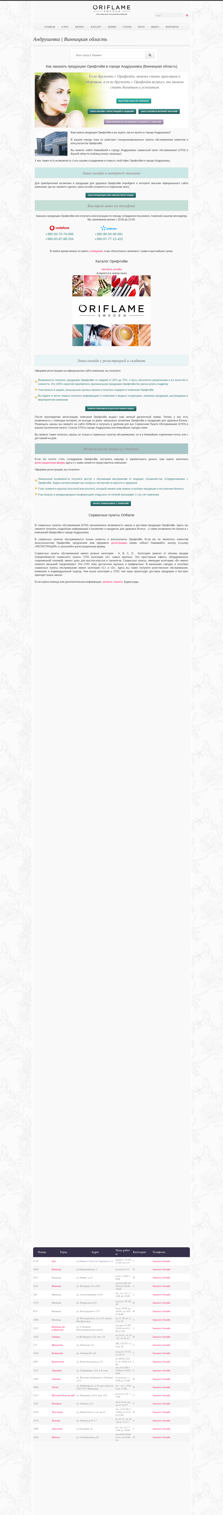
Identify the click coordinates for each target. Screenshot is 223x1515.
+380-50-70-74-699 (59, 234)
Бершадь (56, 1269)
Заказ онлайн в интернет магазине (159, 111)
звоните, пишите (113, 581)
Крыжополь (58, 1361)
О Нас (65, 26)
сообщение (96, 251)
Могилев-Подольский (63, 1395)
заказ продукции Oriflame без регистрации (111, 195)
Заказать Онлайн (161, 1261)
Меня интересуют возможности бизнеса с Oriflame (133, 122)
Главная (49, 26)
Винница (56, 1286)
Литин (55, 1387)
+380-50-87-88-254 (59, 239)
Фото (141, 26)
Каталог (96, 26)
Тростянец (57, 1412)
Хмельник (57, 1428)
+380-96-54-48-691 (109, 234)
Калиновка (57, 1353)
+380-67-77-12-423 (109, 239)
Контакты (172, 26)
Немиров (56, 1403)
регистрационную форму (50, 462)
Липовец (56, 1379)
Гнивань (56, 1336)
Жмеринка (57, 1345)
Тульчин (56, 1420)
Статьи (127, 26)
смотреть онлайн (111, 269)
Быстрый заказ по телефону (134, 101)
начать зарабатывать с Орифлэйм (111, 504)
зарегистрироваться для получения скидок (111, 409)
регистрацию (119, 542)
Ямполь (56, 1437)
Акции (112, 26)
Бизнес (79, 26)
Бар (54, 1261)
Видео (155, 26)
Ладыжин (57, 1370)
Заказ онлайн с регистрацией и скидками (112, 111)
